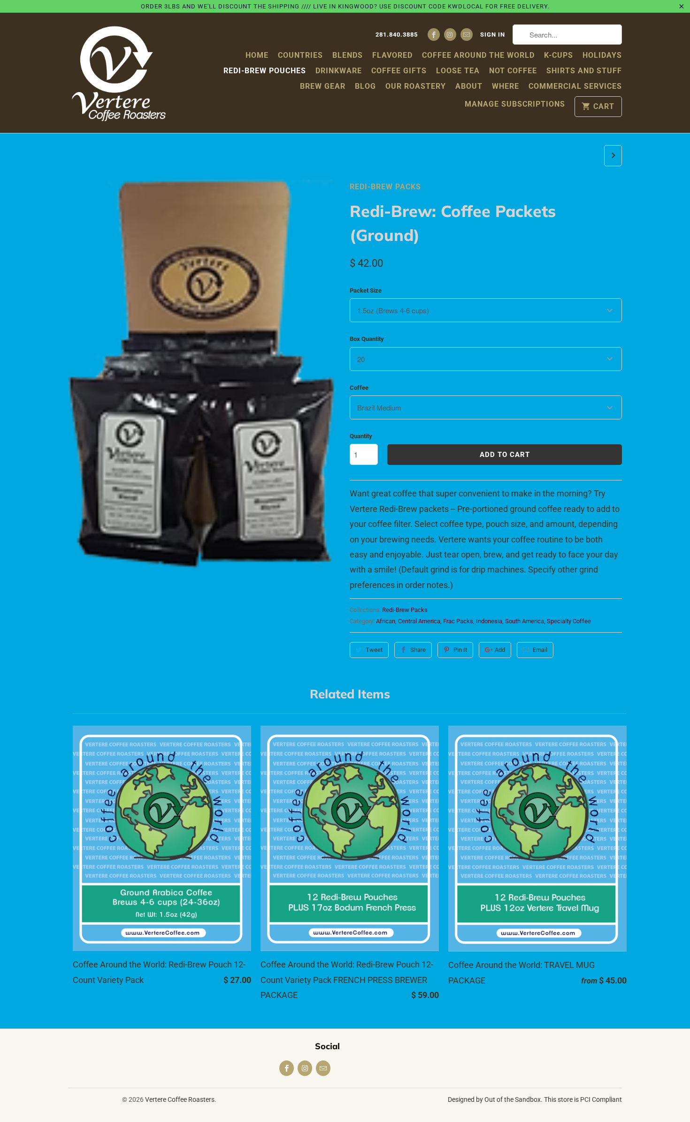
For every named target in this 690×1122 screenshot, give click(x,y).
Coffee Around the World (478, 55)
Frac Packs (458, 621)
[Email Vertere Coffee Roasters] (466, 34)
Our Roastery (415, 86)
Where (505, 86)
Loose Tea (458, 70)
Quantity (361, 436)
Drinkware (338, 70)
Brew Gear (322, 86)
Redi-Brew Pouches (264, 70)
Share (418, 649)
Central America (419, 621)
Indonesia (489, 621)
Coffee (359, 387)
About (469, 86)
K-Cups (558, 55)
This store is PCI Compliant (583, 1099)
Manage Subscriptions (515, 104)
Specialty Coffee (569, 621)
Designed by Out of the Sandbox (494, 1099)
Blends (347, 55)
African (385, 621)
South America (524, 621)
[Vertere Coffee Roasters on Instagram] (450, 34)
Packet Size (366, 290)
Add (500, 649)
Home (256, 55)
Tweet (374, 649)
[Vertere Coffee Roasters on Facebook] (434, 34)
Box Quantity (367, 338)
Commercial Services (575, 86)
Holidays (602, 55)
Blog (365, 86)
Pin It (460, 649)
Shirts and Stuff (584, 70)
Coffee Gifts (399, 70)
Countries (300, 55)
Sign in (492, 34)
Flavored (392, 55)
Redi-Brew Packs (385, 186)
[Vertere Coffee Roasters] (118, 73)
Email (540, 649)
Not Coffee (513, 70)
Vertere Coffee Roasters (180, 1099)
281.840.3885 (397, 34)
